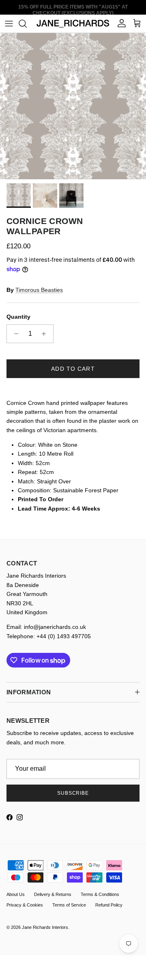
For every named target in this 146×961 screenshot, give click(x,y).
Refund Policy (108, 904)
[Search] (27, 24)
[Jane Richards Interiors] (73, 23)
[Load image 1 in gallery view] (73, 106)
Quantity (18, 316)
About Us (15, 894)
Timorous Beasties (39, 290)
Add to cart (72, 368)
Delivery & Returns (52, 894)
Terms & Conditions (100, 894)
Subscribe (73, 793)
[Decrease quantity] (14, 334)
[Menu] (9, 24)
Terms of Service (69, 904)
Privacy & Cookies (24, 904)
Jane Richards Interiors (45, 927)
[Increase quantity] (46, 334)
